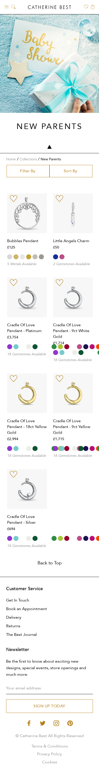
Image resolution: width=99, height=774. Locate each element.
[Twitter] (42, 722)
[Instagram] (56, 722)
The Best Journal (21, 634)
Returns (13, 626)
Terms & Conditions (49, 746)
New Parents (51, 159)
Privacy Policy (49, 754)
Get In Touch (17, 600)
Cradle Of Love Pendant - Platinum (24, 328)
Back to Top (50, 563)
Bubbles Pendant (22, 241)
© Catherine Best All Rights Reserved (49, 736)
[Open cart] (92, 7)
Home (11, 159)
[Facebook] (29, 722)
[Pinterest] (70, 722)
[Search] (13, 7)
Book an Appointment (26, 609)
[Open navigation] (7, 6)
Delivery (13, 617)
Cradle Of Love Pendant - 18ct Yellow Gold (27, 426)
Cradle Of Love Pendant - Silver (21, 519)
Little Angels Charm (71, 241)
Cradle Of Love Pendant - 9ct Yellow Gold (71, 426)
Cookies (49, 762)
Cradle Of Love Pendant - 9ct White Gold (71, 330)
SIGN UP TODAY (49, 706)
